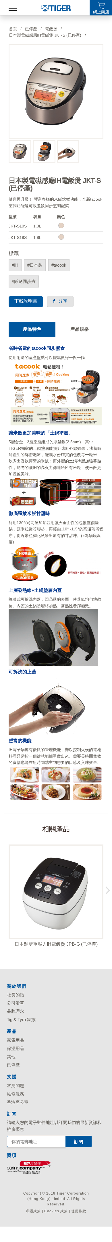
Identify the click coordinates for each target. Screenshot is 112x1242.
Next (108, 889)
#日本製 (35, 265)
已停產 (13, 1065)
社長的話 (15, 994)
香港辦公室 (17, 1102)
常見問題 (15, 1085)
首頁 (13, 29)
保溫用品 (15, 1048)
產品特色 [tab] (32, 329)
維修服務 (15, 1093)
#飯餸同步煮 (24, 281)
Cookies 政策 (56, 1211)
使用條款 (78, 1211)
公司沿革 (15, 1003)
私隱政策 (33, 1211)
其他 (11, 1056)
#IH (15, 265)
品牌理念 (15, 1011)
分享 (61, 301)
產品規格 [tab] (79, 329)
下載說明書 (25, 301)
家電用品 (15, 1040)
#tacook (58, 265)
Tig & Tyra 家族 (21, 1019)
